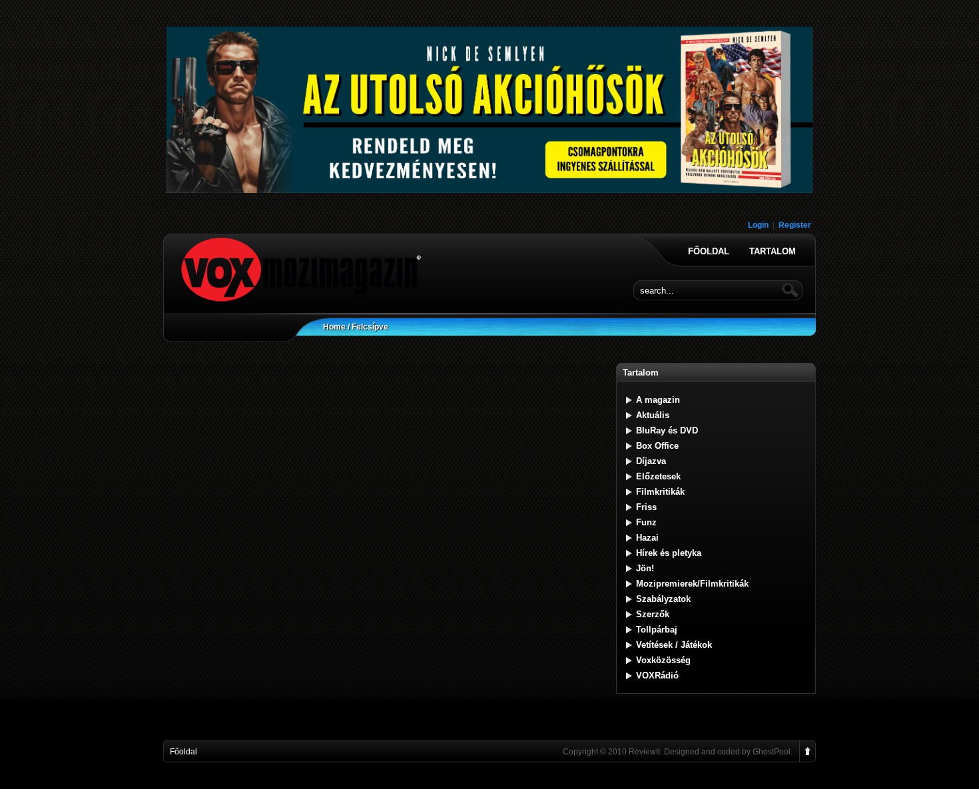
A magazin (658, 400)
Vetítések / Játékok (674, 645)
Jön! (645, 568)
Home (334, 327)
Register (795, 225)
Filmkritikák (660, 492)
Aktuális (652, 415)
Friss (646, 507)
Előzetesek (658, 476)
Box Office (657, 446)
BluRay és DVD (667, 430)
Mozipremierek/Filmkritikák (692, 584)
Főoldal (708, 251)
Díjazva (651, 461)
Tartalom (772, 251)
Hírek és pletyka (668, 553)
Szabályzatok (663, 599)
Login (758, 225)
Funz (646, 522)
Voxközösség (663, 660)
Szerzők (652, 614)
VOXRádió (657, 675)
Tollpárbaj (656, 630)
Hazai (647, 538)
